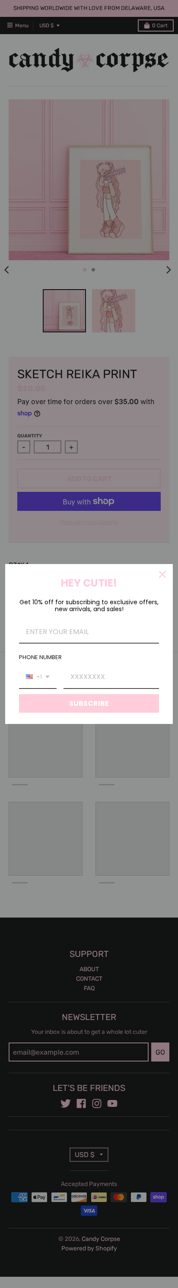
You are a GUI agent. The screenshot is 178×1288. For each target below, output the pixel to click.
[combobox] (38, 677)
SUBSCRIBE (89, 703)
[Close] (162, 574)
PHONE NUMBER (40, 657)
